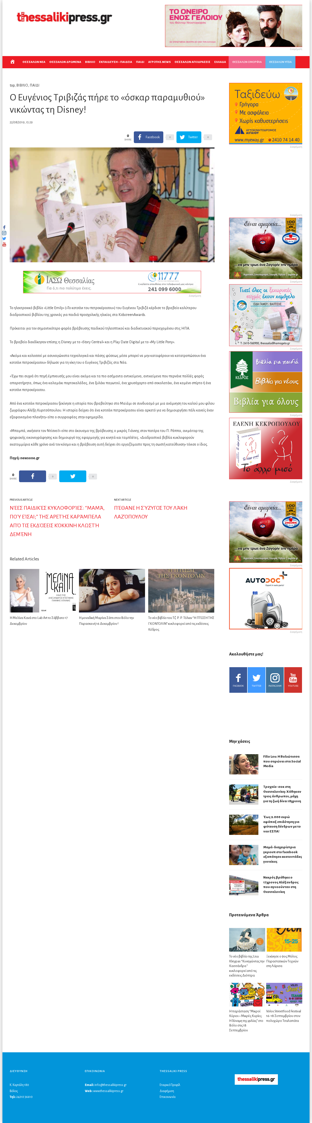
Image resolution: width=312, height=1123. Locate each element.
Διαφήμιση (167, 1091)
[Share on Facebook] (32, 476)
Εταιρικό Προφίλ (170, 1085)
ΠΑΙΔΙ (140, 62)
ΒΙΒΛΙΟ (90, 62)
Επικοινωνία (168, 1097)
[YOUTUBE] (4, 244)
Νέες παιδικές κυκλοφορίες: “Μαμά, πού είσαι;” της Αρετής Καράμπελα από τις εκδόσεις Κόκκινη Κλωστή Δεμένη (57, 521)
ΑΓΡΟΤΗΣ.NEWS (159, 62)
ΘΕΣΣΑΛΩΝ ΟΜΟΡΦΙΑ (247, 62)
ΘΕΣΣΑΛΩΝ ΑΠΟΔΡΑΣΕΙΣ (192, 62)
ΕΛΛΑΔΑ (220, 62)
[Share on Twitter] (72, 476)
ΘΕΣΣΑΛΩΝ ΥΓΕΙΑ (280, 62)
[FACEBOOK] (4, 227)
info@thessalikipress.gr (111, 1085)
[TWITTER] (4, 238)
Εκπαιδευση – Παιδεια (115, 62)
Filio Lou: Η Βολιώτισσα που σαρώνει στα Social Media (282, 761)
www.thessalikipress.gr (108, 1091)
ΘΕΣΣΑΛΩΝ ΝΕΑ (33, 62)
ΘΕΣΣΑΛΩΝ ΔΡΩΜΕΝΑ (65, 62)
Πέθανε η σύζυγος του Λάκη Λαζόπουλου (150, 512)
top (12, 85)
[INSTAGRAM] (4, 233)
